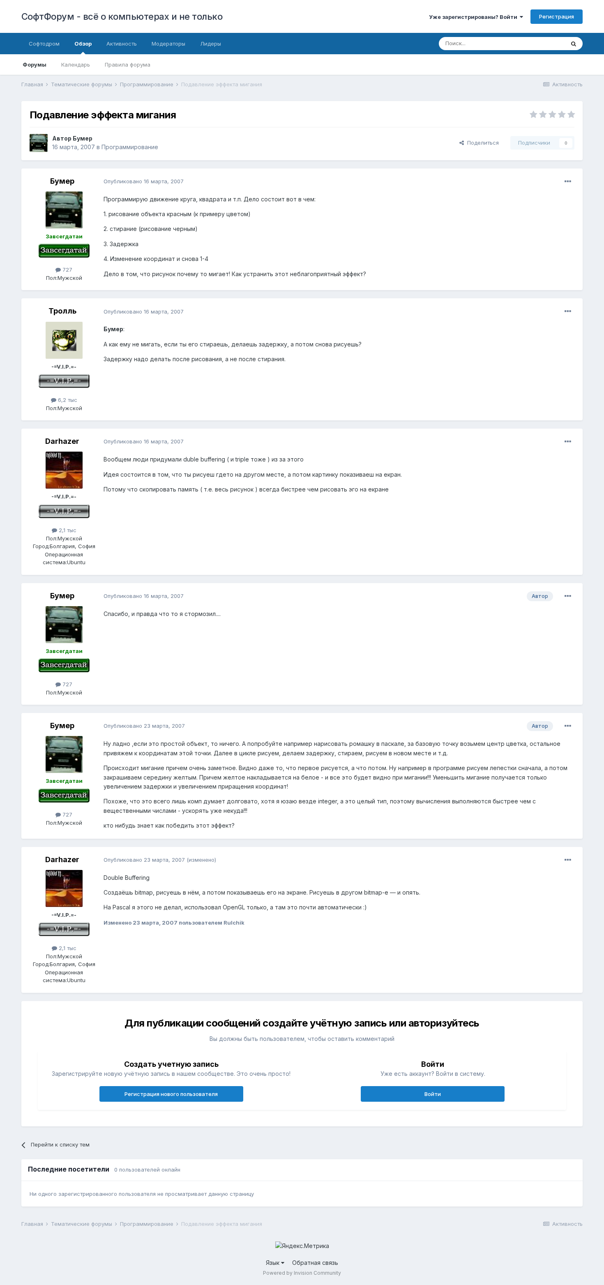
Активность (121, 43)
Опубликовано (144, 181)
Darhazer (62, 441)
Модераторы (168, 43)
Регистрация (556, 16)
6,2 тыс (66, 400)
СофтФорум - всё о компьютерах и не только (122, 16)
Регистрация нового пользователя (171, 1094)
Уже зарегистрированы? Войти (474, 17)
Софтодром (44, 43)
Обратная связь (315, 1262)
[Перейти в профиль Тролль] (64, 340)
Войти (432, 1094)
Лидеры (210, 43)
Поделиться (481, 142)
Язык (273, 1262)
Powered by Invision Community (302, 1273)
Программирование (129, 146)
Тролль (62, 311)
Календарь (75, 64)
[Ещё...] (568, 182)
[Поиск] (574, 43)
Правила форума (127, 64)
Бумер (82, 138)
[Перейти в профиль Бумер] (39, 143)
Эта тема (542, 43)
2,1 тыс (66, 530)
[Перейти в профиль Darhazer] (64, 470)
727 (66, 269)
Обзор (83, 43)
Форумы (34, 64)
